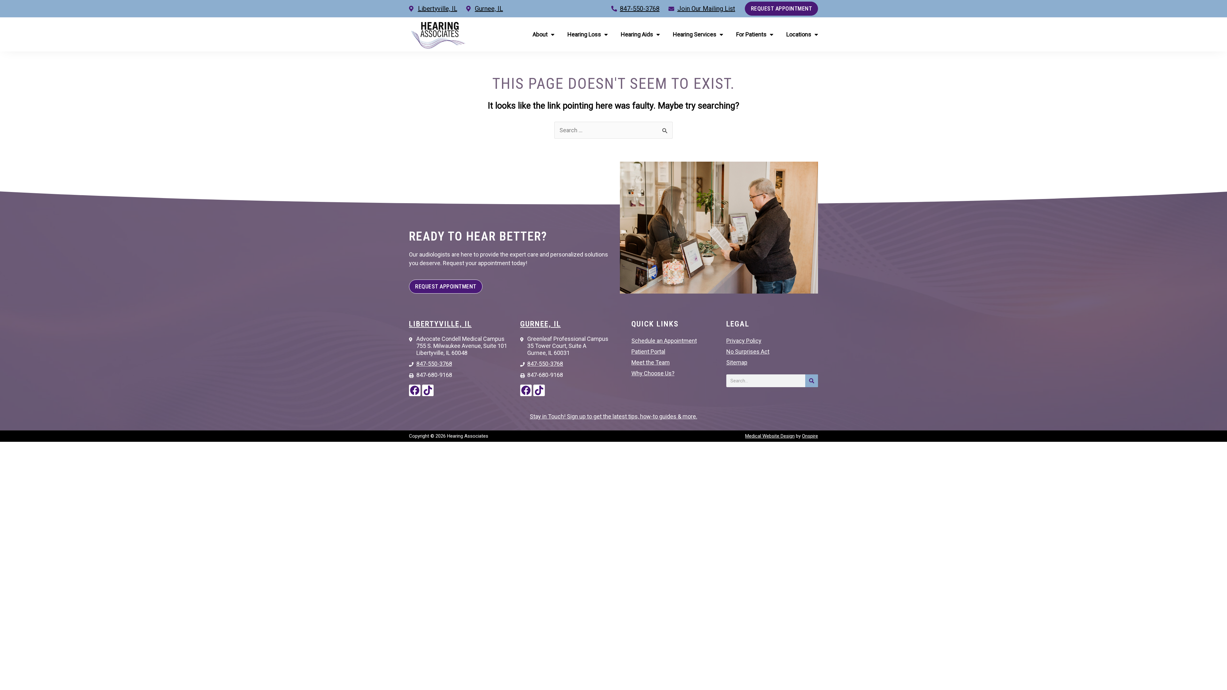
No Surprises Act (747, 351)
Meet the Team (650, 362)
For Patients (751, 34)
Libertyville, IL (440, 323)
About (540, 34)
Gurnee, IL (540, 323)
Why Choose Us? (653, 373)
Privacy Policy (743, 340)
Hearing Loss (584, 34)
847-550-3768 (640, 8)
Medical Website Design (770, 436)
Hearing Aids (637, 34)
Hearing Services (694, 34)
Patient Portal (648, 351)
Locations (798, 34)
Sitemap (736, 362)
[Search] (811, 380)
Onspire (810, 436)
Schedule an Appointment (664, 340)
